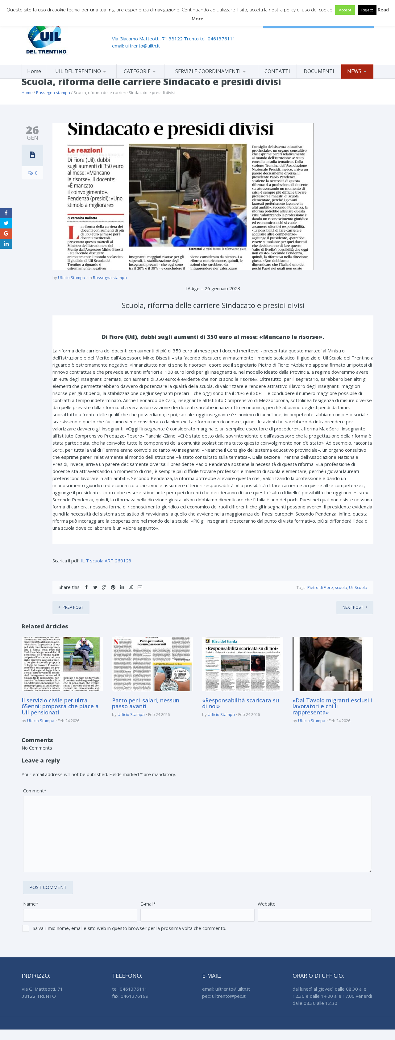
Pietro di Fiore (320, 587)
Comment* (34, 790)
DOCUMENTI (319, 71)
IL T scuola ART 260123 (106, 560)
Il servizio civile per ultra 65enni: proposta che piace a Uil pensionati (60, 706)
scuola (341, 587)
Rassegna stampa (53, 92)
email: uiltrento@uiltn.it (136, 46)
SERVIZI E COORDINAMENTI (208, 71)
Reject (367, 10)
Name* (30, 904)
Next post (353, 607)
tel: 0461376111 (217, 38)
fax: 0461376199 (130, 996)
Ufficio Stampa (71, 277)
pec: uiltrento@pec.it (224, 996)
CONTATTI (277, 71)
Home (34, 71)
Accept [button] (345, 10)
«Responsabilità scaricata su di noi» (240, 703)
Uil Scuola (358, 587)
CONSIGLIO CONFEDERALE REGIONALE (81, 77)
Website (267, 904)
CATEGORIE (137, 71)
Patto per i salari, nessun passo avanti (145, 703)
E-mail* (148, 904)
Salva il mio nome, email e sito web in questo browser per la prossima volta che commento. (129, 928)
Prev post (73, 607)
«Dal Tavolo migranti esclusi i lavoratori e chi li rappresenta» (332, 706)
